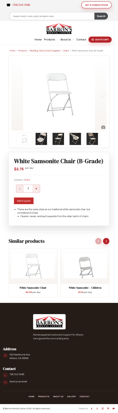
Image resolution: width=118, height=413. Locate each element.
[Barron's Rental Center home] (49, 321)
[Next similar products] (106, 241)
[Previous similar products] (98, 241)
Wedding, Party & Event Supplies (45, 50)
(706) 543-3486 (21, 4)
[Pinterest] (108, 408)
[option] (59, 94)
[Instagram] (102, 408)
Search (101, 16)
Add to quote (24, 200)
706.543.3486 (16, 374)
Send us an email (18, 381)
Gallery (71, 396)
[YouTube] (113, 408)
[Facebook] (91, 408)
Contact (81, 39)
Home (38, 39)
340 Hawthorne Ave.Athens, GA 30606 (20, 356)
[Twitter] (97, 408)
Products (49, 39)
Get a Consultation (96, 5)
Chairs (66, 50)
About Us (65, 39)
